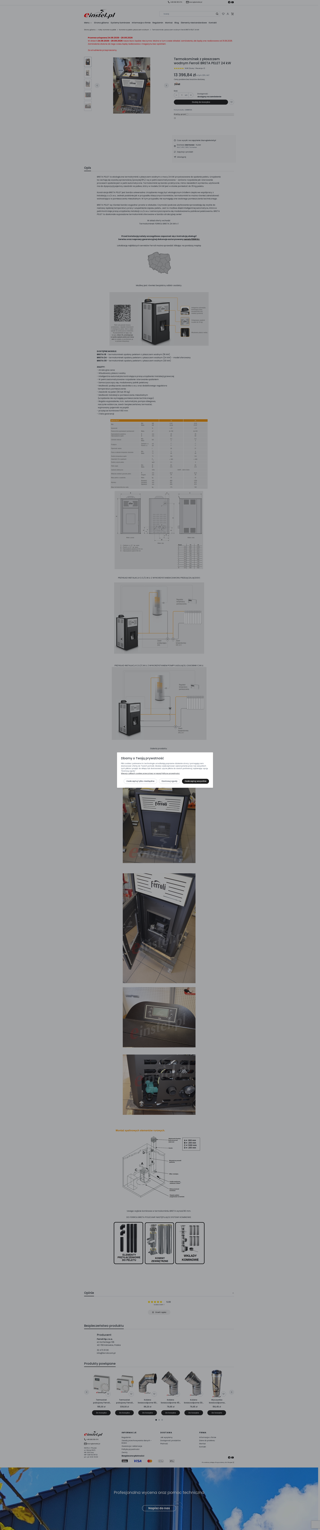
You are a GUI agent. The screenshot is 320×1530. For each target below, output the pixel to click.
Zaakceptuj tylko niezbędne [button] (140, 781)
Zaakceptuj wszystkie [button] (195, 781)
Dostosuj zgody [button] (169, 781)
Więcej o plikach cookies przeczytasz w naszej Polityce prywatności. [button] (150, 773)
